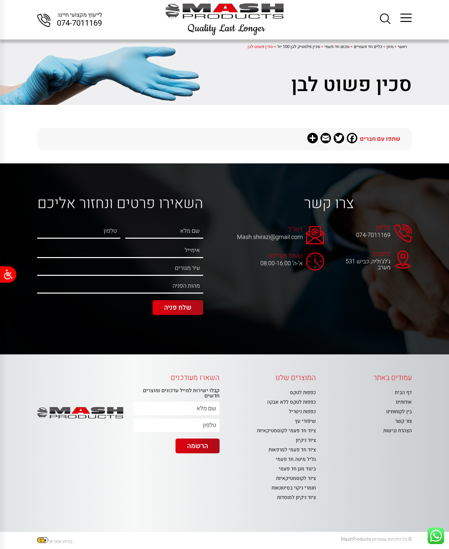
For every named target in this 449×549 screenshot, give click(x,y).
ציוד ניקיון (306, 440)
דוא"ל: (295, 229)
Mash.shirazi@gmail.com (274, 237)
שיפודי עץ (305, 421)
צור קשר (403, 421)
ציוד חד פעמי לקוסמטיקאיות (286, 430)
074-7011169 (79, 23)
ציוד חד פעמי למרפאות (292, 449)
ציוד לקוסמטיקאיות (296, 478)
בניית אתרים (60, 541)
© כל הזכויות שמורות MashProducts (376, 539)
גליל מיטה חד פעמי (296, 459)
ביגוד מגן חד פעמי (297, 468)
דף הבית (403, 392)
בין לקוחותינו (399, 411)
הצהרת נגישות (397, 430)
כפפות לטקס (303, 392)
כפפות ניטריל (302, 411)
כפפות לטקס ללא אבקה (291, 402)
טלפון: (382, 227)
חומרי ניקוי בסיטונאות (294, 487)
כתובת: (381, 254)
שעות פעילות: (285, 255)
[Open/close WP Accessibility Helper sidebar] (8, 274)
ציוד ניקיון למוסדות (296, 497)
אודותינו (404, 402)
